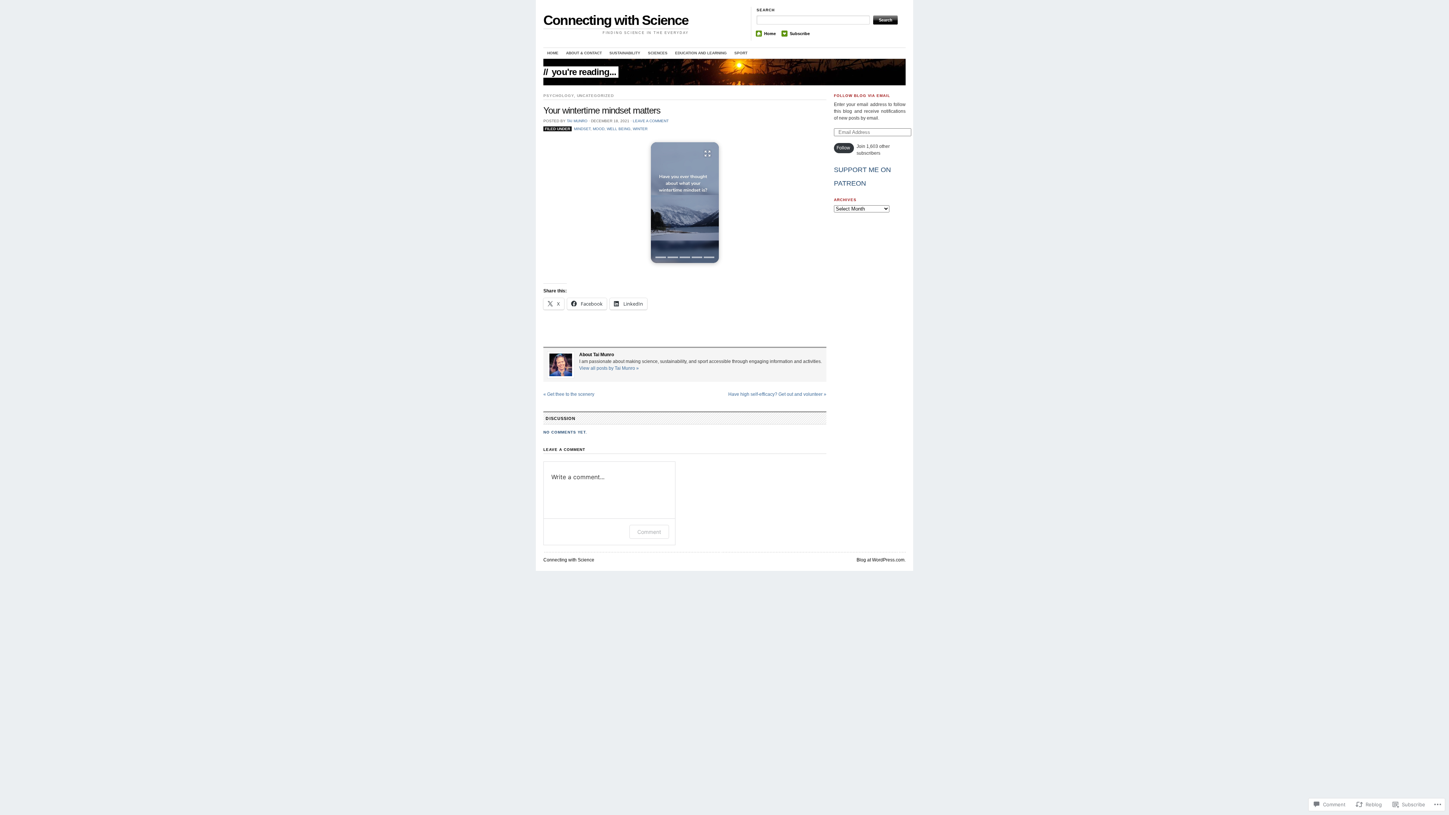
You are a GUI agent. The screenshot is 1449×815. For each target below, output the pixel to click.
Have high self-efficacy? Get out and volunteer (777, 394)
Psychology (558, 96)
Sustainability (624, 53)
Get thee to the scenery (568, 394)
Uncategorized (595, 96)
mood (599, 129)
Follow (843, 148)
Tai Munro (577, 121)
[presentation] (660, 257)
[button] (685, 202)
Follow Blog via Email (862, 96)
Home (770, 33)
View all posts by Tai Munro (609, 368)
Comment (649, 532)
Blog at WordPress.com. (881, 560)
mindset (582, 129)
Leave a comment (651, 121)
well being (619, 129)
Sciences (658, 53)
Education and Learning (701, 53)
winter (640, 129)
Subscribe (800, 33)
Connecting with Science (616, 20)
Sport (741, 53)
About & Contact (584, 53)
